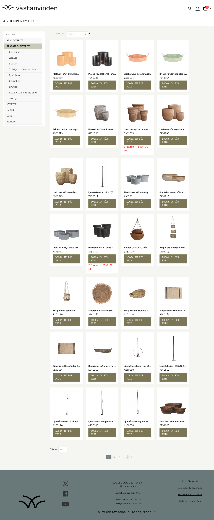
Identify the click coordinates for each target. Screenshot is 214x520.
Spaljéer (14, 75)
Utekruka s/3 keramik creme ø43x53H (66, 192)
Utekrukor (15, 52)
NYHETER (12, 104)
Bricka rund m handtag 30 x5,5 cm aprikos (137, 74)
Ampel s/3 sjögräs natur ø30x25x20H (173, 247)
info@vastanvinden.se (127, 503)
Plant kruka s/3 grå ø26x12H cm (66, 247)
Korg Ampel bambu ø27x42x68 (66, 310)
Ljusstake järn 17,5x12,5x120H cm (173, 366)
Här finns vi (190, 481)
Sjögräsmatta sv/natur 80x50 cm (66, 366)
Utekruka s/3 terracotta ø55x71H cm (137, 129)
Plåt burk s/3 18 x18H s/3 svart (102, 74)
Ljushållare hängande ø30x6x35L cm (137, 421)
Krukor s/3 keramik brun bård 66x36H (173, 421)
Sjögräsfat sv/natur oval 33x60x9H (102, 366)
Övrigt (13, 98)
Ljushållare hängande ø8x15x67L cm (102, 421)
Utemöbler (15, 81)
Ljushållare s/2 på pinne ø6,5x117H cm (66, 421)
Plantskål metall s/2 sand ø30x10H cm (173, 192)
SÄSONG (11, 110)
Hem (4, 21)
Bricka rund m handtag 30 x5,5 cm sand (66, 129)
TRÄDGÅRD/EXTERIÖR (19, 46)
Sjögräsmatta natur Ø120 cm (102, 310)
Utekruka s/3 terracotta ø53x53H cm (173, 129)
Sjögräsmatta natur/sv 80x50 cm (173, 310)
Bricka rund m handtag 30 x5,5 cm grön (173, 74)
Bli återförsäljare (190, 488)
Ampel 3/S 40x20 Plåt (135, 247)
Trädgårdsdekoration (22, 69)
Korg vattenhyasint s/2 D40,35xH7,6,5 (137, 310)
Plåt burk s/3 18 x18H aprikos (66, 74)
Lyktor (13, 87)
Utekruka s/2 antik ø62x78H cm (102, 129)
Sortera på (57, 33)
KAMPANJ (12, 121)
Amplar (13, 58)
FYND (9, 115)
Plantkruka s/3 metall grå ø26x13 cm (137, 192)
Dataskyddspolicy (190, 501)
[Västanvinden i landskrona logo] (29, 9)
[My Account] (197, 9)
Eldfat (13, 63)
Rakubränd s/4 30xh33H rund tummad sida (102, 247)
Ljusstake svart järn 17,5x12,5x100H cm (102, 192)
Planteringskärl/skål (23, 92)
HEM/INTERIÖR (15, 40)
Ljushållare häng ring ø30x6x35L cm (137, 366)
